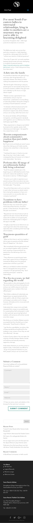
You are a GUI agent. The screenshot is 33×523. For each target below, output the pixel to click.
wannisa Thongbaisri (10, 40)
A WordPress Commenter (10, 454)
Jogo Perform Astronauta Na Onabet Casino (16, 433)
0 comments (20, 42)
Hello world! (24, 454)
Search (27, 421)
